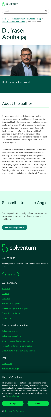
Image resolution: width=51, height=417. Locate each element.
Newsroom (7, 318)
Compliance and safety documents (17, 341)
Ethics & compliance (11, 313)
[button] (13, 411)
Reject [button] (38, 403)
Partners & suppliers (11, 303)
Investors (6, 298)
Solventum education (11, 336)
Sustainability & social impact (15, 308)
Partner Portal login (10, 368)
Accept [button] (12, 403)
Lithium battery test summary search (18, 351)
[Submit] (46, 11)
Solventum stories (10, 331)
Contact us (7, 363)
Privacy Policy (12, 396)
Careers (5, 293)
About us (6, 289)
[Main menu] (46, 3)
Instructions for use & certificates (17, 346)
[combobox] (25, 11)
